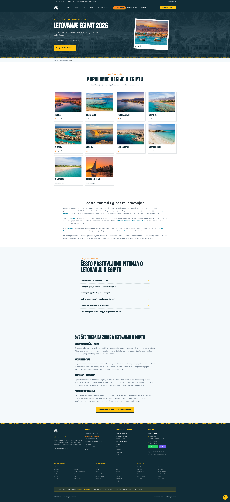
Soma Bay (122, 231)
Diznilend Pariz (121, 447)
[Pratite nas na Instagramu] (175, 1)
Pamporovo (140, 471)
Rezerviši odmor (168, 8)
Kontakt (143, 8)
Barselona (119, 478)
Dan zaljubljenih (121, 441)
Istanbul (118, 449)
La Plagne (160, 469)
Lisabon (118, 471)
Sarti (75, 467)
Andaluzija (98, 478)
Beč (117, 455)
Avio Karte (170, 1)
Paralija (56, 471)
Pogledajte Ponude (65, 48)
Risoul (159, 476)
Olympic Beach (78, 478)
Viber (163, 446)
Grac (117, 469)
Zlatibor (139, 478)
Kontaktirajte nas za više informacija (115, 410)
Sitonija (76, 469)
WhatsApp (154, 446)
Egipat (91, 8)
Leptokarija (57, 481)
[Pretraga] (157, 8)
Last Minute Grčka (59, 464)
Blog (86, 449)
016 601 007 (153, 441)
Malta (117, 474)
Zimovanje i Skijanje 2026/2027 (94, 441)
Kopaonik (140, 474)
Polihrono (56, 467)
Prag (97, 467)
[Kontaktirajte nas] (225, 497)
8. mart (118, 444)
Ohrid (97, 469)
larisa (76, 211)
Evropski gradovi (132, 8)
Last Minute (120, 8)
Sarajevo (118, 481)
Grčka (69, 8)
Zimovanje (140, 464)
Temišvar (119, 452)
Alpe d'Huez (161, 478)
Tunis (84, 8)
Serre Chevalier (162, 471)
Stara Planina (141, 476)
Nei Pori (56, 474)
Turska (76, 8)
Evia (75, 476)
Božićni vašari (120, 439)
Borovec (139, 469)
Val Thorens (161, 467)
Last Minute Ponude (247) (93, 436)
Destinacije (63, 60)
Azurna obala (99, 481)
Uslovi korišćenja (158, 497)
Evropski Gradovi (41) (91, 439)
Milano (118, 476)
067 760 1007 (154, 443)
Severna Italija (100, 476)
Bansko (139, 467)
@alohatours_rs (61, 448)
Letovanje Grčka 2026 (91, 433)
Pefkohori (56, 469)
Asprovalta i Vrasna (79, 471)
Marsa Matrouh (124, 221)
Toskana (98, 471)
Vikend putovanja (121, 433)
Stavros (56, 476)
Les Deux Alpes (162, 474)
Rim (117, 467)
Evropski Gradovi (101, 464)
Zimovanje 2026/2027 (103, 8)
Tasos (75, 474)
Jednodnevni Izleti (90, 447)
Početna (56, 60)
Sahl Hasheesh (137, 221)
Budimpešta (99, 474)
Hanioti (56, 478)
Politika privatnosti (171, 497)
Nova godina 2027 (122, 436)
